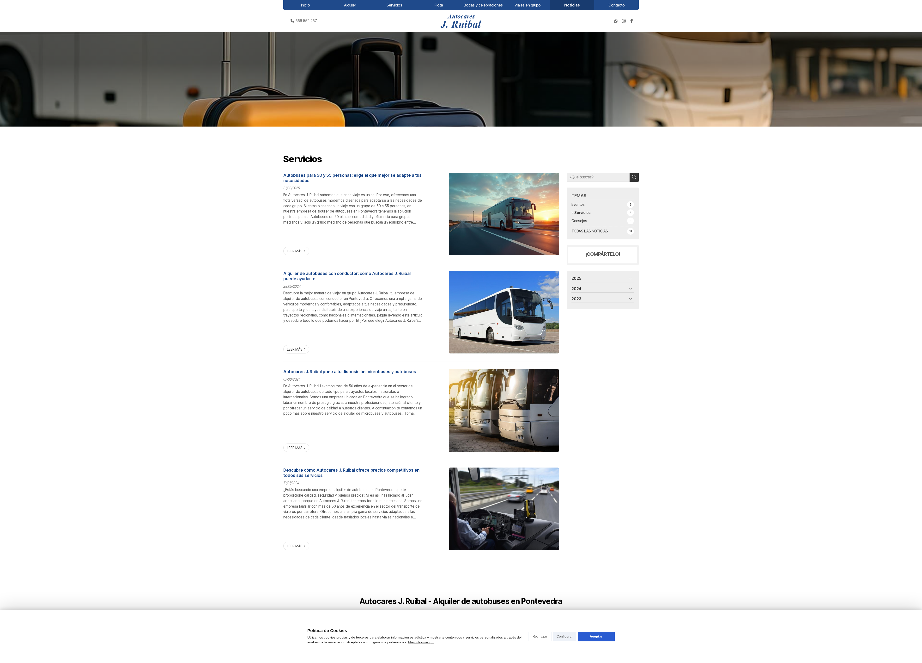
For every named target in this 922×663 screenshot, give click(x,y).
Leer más (295, 251)
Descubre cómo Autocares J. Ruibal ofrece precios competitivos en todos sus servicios (351, 473)
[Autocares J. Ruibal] (461, 21)
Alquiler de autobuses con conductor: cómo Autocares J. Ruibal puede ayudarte (347, 276)
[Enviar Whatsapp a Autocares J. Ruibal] (616, 21)
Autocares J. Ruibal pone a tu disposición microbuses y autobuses (349, 371)
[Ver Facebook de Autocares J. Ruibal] (631, 21)
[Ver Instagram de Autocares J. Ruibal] (623, 21)
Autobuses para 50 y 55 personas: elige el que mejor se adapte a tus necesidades (352, 178)
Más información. (421, 642)
